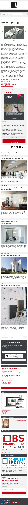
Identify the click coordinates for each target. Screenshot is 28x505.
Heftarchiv (4, 414)
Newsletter (3, 499)
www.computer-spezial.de (8, 471)
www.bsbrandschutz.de (7, 452)
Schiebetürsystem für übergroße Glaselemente (12, 188)
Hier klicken (15, 356)
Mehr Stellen (14, 388)
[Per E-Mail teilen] (22, 147)
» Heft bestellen (19, 423)
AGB (14, 499)
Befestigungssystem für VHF (10, 285)
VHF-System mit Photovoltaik (10, 256)
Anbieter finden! (14, 492)
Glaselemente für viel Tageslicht (12, 158)
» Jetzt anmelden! (14, 360)
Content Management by (6, 502)
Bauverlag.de (4, 503)
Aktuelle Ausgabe (6, 410)
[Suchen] (25, 14)
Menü (14, 11)
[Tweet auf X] (14, 147)
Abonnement (14, 140)
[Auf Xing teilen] (17, 147)
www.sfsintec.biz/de (7, 86)
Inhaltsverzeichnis (14, 142)
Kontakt (8, 500)
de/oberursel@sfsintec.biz (8, 84)
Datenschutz (19, 499)
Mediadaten (5, 411)
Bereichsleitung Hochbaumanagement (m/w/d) (12, 369)
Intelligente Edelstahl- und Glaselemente (10, 222)
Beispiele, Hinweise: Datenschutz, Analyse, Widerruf (12, 362)
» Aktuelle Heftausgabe (20, 420)
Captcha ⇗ (19, 357)
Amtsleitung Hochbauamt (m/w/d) (11, 375)
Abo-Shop (4, 412)
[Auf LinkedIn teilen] (19, 147)
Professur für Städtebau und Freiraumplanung (9, 381)
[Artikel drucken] (25, 147)
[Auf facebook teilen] (11, 147)
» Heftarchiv (18, 421)
